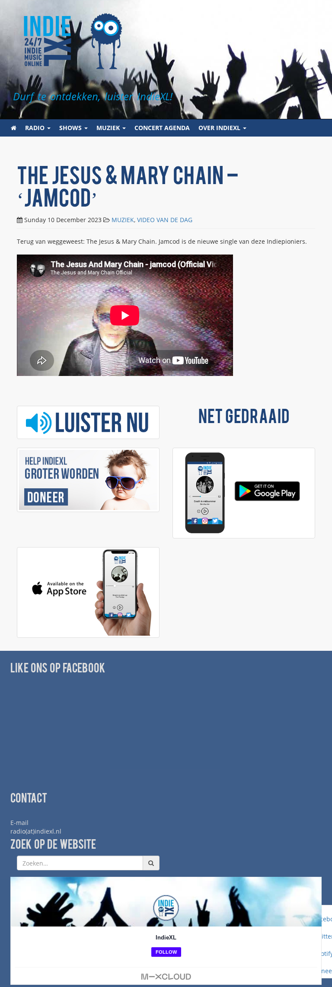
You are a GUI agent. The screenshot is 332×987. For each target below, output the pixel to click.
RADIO (35, 128)
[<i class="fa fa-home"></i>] (13, 128)
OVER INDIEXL (220, 128)
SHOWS (71, 128)
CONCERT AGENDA (162, 128)
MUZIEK (108, 128)
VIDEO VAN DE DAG (164, 220)
